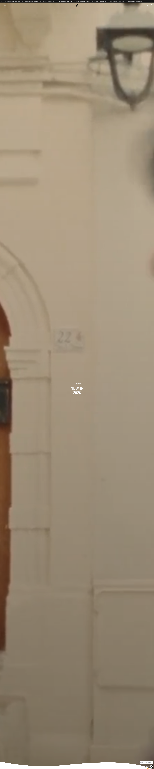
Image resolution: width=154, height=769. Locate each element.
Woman (54, 9)
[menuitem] (50, 9)
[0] (150, 5)
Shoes (65, 9)
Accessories (71, 9)
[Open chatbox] (151, 766)
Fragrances (92, 9)
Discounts (85, 9)
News (98, 9)
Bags (60, 9)
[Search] (148, 5)
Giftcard (103, 9)
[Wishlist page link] (142, 5)
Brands (78, 9)
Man (50, 9)
